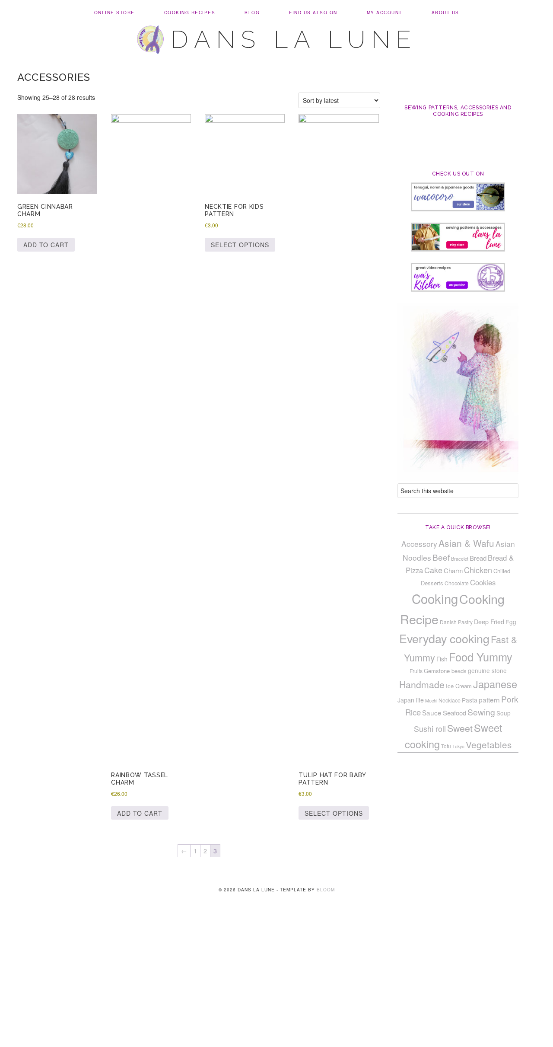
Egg (510, 621)
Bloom (326, 890)
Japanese (495, 684)
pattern (489, 699)
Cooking (435, 598)
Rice (413, 712)
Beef (441, 557)
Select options (240, 244)
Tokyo (458, 746)
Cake (433, 569)
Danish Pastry (456, 622)
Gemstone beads (445, 671)
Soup (503, 713)
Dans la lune (294, 39)
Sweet (460, 727)
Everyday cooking (444, 638)
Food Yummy (480, 656)
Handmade (422, 684)
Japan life (410, 700)
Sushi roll (430, 728)
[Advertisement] (276, 983)
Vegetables (489, 744)
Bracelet (459, 558)
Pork (509, 699)
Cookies (483, 582)
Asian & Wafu (466, 542)
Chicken (478, 569)
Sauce (432, 712)
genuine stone (487, 670)
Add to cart (46, 244)
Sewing (481, 712)
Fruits (416, 670)
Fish (442, 658)
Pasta (469, 700)
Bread (478, 557)
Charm (453, 570)
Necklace (450, 700)
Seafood (454, 712)
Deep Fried (489, 621)
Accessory (419, 543)
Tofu (446, 746)
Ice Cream (459, 686)
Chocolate (457, 583)
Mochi (431, 700)
